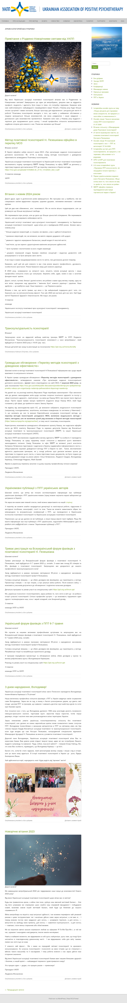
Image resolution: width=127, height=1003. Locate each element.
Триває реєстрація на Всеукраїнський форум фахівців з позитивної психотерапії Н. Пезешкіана (40, 549)
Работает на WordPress (57, 998)
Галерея (89, 21)
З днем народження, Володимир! (26, 687)
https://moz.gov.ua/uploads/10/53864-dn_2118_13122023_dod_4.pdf (32, 169)
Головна (5, 21)
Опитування (98, 94)
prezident (18, 129)
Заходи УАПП (99, 81)
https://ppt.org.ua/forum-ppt (64, 589)
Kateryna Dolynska (21, 352)
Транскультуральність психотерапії (27, 328)
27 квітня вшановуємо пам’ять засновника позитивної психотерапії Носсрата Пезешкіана (106, 135)
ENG (122, 21)
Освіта (44, 21)
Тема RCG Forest (72, 998)
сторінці (69, 502)
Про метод (33, 21)
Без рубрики (28, 129)
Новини (66, 21)
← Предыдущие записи (14, 989)
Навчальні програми (101, 92)
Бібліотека (78, 21)
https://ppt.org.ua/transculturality (63, 346)
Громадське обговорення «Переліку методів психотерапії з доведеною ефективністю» (42, 364)
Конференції (98, 86)
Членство (55, 21)
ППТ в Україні (99, 97)
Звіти (95, 84)
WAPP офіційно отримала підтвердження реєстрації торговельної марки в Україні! (105, 190)
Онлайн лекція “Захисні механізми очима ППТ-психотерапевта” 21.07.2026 (106, 122)
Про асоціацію (19, 21)
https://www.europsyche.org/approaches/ (22, 421)
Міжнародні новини (101, 89)
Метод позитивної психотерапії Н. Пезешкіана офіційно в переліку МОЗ (41, 141)
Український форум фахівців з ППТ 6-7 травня (34, 623)
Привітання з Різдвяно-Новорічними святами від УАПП (39, 38)
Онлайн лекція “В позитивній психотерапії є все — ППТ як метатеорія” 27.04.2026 (104, 143)
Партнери (101, 21)
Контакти (113, 21)
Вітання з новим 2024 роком (22, 194)
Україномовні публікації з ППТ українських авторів (36, 488)
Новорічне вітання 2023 (20, 831)
